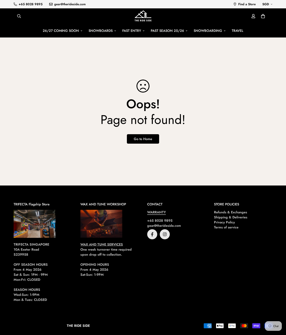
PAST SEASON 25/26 (167, 30)
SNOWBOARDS (101, 30)
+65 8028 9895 (160, 220)
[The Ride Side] (143, 16)
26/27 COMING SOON (61, 30)
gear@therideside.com (164, 225)
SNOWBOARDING (208, 30)
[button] (263, 16)
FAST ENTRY (131, 30)
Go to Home (143, 139)
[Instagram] (165, 234)
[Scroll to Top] (278, 312)
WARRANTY (156, 212)
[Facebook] (152, 234)
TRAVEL (237, 30)
